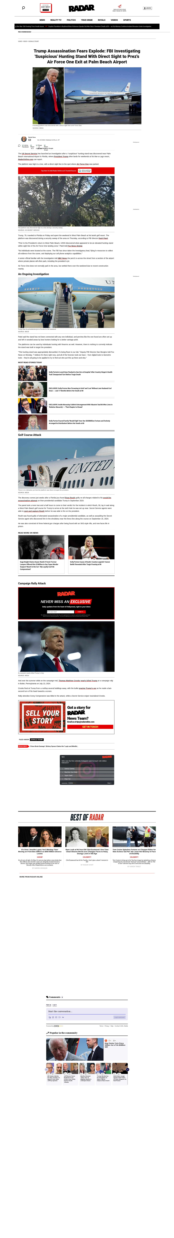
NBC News (62, 258)
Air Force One (83, 164)
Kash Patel (103, 238)
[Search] (23, 9)
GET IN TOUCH (90, 726)
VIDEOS (114, 20)
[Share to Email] (46, 146)
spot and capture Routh (34, 511)
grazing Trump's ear (87, 688)
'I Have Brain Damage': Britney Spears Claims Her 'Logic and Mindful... (54, 746)
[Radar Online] (81, 8)
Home (20, 41)
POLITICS (71, 20)
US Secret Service (29, 154)
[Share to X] (32, 146)
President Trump (61, 156)
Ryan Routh (70, 498)
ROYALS (101, 20)
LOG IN (148, 8)
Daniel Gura (32, 137)
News (25, 41)
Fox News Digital (75, 246)
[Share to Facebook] (25, 146)
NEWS (42, 20)
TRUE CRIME (87, 20)
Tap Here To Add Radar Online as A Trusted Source (58, 171)
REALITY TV (55, 20)
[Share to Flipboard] (39, 146)
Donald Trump (34, 41)
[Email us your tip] (46, 12)
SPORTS (127, 20)
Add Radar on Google (46, 148)
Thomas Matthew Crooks (69, 681)
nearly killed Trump (89, 681)
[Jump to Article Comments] (19, 146)
